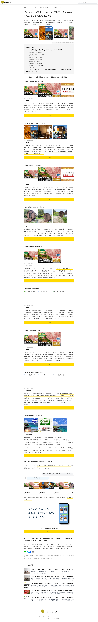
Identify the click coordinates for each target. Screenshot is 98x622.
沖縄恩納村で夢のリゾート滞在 (35, 67)
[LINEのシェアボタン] (25, 552)
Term (40, 617)
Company (56, 617)
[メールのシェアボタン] (33, 552)
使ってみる (49, 531)
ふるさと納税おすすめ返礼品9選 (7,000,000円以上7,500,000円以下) (45, 50)
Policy (44, 617)
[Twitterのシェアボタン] (28, 552)
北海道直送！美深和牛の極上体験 (36, 52)
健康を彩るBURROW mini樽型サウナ (36, 57)
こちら (45, 558)
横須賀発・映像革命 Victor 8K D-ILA (36, 65)
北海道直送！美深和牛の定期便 (35, 59)
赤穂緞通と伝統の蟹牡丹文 (34, 61)
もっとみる (49, 115)
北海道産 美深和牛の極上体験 (35, 55)
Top (25, 7)
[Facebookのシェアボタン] (30, 552)
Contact (50, 617)
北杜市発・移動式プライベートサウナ (37, 54)
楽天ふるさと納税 (30, 98)
